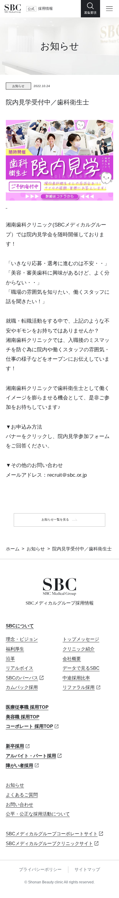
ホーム (13, 548)
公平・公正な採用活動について (38, 814)
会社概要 (72, 658)
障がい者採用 (19, 765)
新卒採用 (15, 746)
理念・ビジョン (22, 639)
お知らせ (36, 548)
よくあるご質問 (22, 794)
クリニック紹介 (79, 649)
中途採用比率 (76, 677)
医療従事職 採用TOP (27, 707)
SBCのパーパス (22, 677)
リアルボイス (19, 668)
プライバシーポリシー (40, 869)
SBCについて (20, 625)
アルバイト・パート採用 (31, 755)
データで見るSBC (81, 668)
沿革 (10, 658)
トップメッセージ (81, 639)
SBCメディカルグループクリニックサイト (49, 843)
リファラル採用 (79, 687)
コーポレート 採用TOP (29, 726)
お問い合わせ (19, 804)
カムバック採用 (22, 687)
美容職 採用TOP (22, 716)
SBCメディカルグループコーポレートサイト (52, 833)
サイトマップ (87, 869)
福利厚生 (15, 649)
